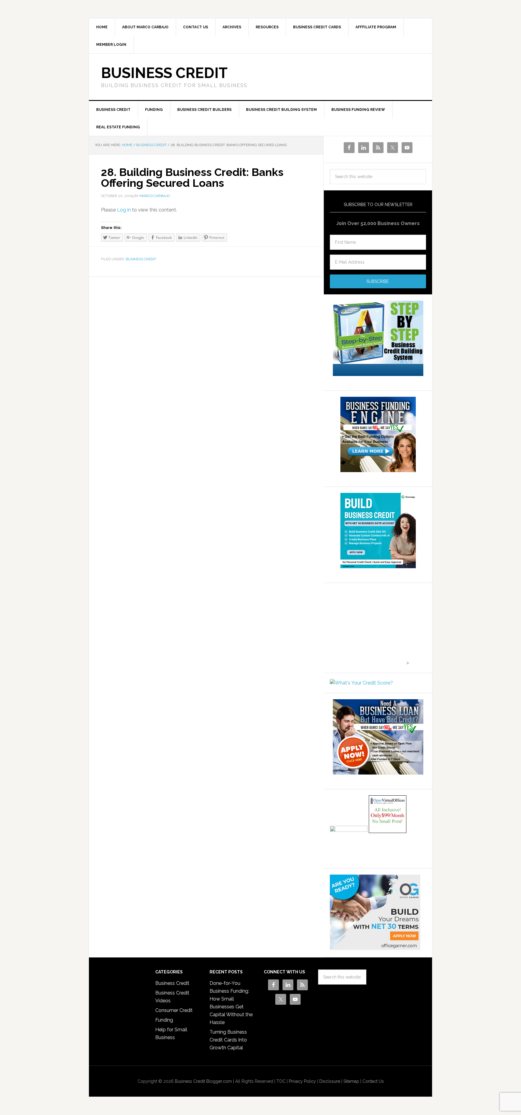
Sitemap (351, 1081)
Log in (124, 210)
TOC (281, 1081)
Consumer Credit (174, 1010)
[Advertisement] (367, 626)
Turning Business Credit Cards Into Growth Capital (228, 1040)
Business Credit (164, 72)
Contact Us (373, 1081)
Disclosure (329, 1081)
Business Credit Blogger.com (203, 1081)
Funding (164, 1020)
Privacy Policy (302, 1081)
